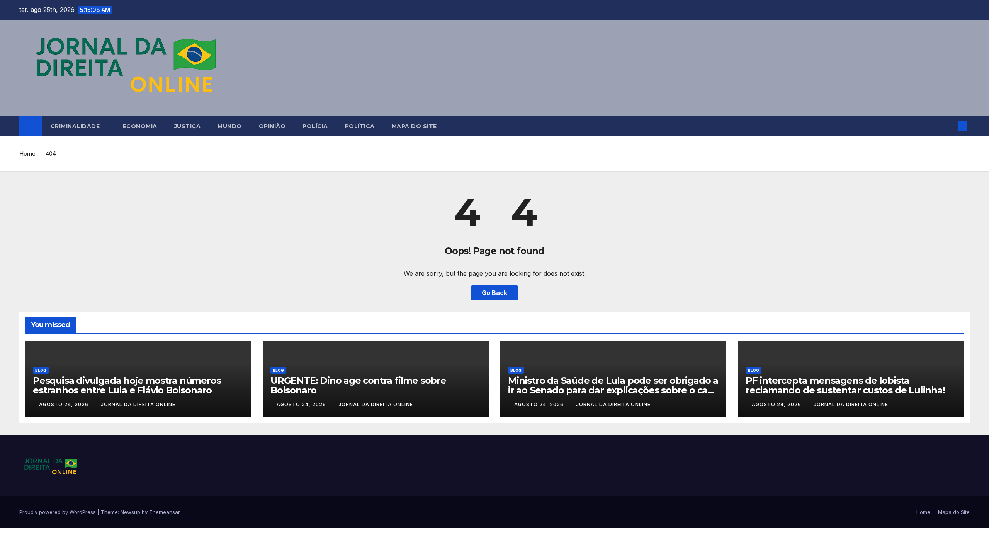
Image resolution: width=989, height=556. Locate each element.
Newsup (130, 512)
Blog (40, 370)
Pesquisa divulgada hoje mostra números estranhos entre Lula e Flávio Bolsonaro (127, 385)
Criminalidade (76, 126)
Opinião (272, 126)
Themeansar (164, 512)
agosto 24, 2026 (64, 404)
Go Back (494, 293)
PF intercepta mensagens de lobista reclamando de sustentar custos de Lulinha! (845, 385)
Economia (140, 126)
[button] (949, 126)
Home (27, 153)
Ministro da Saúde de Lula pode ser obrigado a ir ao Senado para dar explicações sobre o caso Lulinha (613, 390)
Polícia (315, 126)
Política (360, 126)
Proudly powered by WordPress (58, 512)
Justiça (187, 126)
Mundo (230, 126)
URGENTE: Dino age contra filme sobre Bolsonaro (358, 385)
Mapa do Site (414, 126)
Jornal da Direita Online (138, 404)
